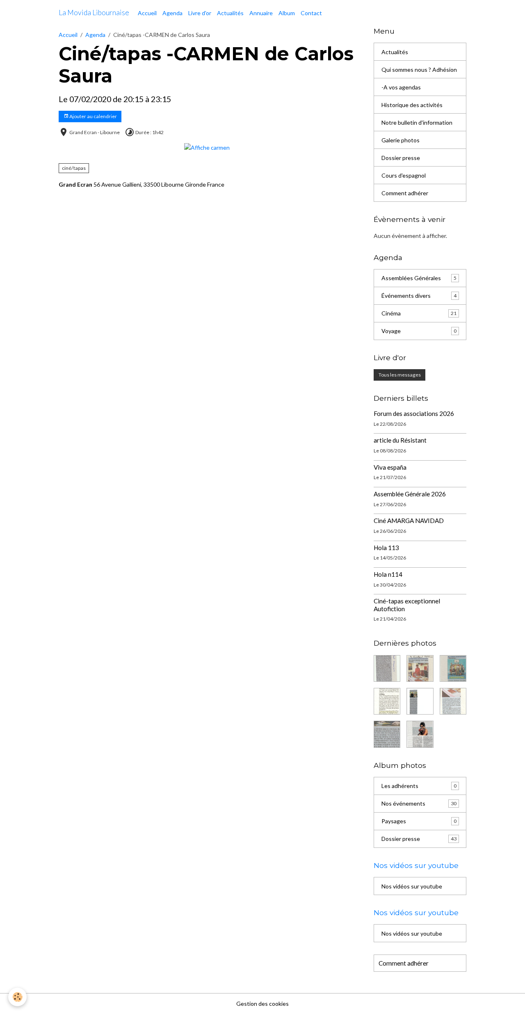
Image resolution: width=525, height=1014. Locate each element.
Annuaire (261, 12)
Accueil (147, 12)
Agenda (172, 12)
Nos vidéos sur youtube (411, 886)
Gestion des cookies (262, 1003)
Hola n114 (388, 574)
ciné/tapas (74, 168)
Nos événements (419, 803)
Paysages (419, 821)
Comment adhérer (404, 193)
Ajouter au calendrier (92, 116)
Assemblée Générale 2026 (410, 494)
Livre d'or (199, 12)
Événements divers (419, 295)
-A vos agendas (401, 87)
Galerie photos (400, 140)
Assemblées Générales (419, 277)
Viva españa (390, 467)
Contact (311, 12)
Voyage (419, 330)
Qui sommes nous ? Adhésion (419, 69)
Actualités (230, 12)
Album (286, 12)
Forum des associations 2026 (414, 413)
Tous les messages (400, 375)
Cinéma (419, 313)
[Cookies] (17, 997)
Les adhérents (419, 785)
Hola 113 (386, 547)
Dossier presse (400, 157)
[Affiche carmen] (207, 146)
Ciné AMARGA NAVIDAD (409, 520)
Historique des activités (412, 104)
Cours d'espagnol (403, 175)
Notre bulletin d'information (416, 122)
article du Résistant (400, 440)
